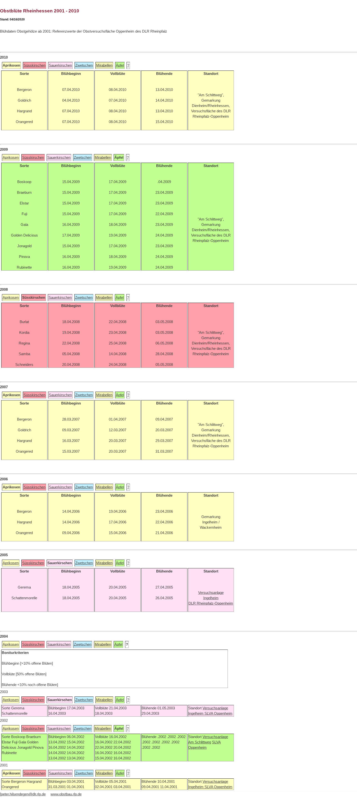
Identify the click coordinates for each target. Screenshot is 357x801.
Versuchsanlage (215, 708)
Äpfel (120, 65)
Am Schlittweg (199, 742)
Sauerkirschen (60, 65)
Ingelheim (196, 713)
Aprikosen (11, 157)
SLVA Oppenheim (218, 713)
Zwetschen (84, 65)
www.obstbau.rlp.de (66, 794)
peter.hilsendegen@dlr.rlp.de (23, 794)
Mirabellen (104, 65)
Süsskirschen (34, 65)
